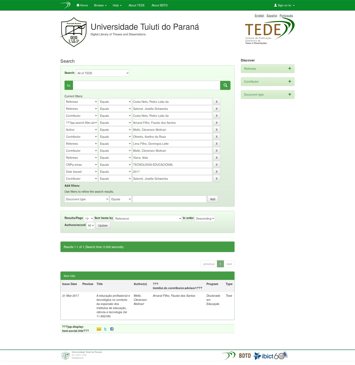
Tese (229, 295)
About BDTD (159, 5)
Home (83, 5)
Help (116, 5)
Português (286, 15)
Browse (99, 5)
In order (188, 218)
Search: (70, 73)
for (68, 85)
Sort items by (104, 218)
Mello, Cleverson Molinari (140, 299)
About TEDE (136, 5)
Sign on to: (285, 5)
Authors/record (75, 225)
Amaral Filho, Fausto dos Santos (174, 295)
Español (272, 15)
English (259, 15)
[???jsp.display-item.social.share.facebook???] (113, 329)
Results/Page (74, 218)
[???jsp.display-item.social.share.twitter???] (105, 329)
